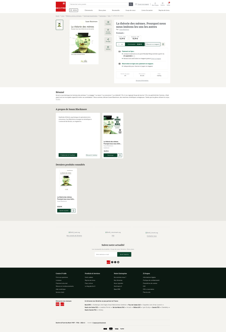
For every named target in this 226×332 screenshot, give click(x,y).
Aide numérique (61, 289)
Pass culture (89, 283)
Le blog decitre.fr (90, 286)
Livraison (58, 280)
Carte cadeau (89, 277)
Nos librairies (118, 280)
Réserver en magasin (152, 44)
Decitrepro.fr (118, 286)
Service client (60, 292)
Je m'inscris (124, 254)
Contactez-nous (152, 236)
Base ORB (117, 289)
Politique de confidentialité (151, 280)
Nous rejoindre (118, 283)
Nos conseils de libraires (74, 235)
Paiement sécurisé (61, 283)
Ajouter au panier (64, 210)
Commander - (135, 44)
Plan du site (146, 292)
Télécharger (110, 155)
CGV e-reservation (148, 289)
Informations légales (149, 277)
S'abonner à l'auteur (68, 155)
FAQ (113, 235)
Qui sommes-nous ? (120, 277)
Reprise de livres (90, 280)
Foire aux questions (62, 277)
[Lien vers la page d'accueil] (61, 7)
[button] (113, 96)
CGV (144, 286)
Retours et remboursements (65, 286)
